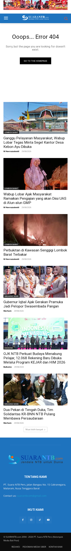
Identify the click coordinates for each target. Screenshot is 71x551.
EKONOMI (8, 348)
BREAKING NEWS (11, 296)
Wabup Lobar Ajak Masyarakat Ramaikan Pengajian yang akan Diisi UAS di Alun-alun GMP (34, 198)
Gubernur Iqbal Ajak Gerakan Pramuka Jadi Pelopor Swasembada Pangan (33, 304)
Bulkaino (7, 367)
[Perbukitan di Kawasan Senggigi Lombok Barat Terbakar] (35, 230)
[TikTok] (39, 520)
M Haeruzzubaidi (11, 151)
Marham (7, 311)
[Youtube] (48, 520)
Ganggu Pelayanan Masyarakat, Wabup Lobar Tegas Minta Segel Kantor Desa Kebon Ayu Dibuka (34, 142)
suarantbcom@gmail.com (32, 495)
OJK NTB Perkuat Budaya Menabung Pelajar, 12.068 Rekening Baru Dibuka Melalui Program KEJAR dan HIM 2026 (34, 358)
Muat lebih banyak (34, 429)
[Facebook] (22, 520)
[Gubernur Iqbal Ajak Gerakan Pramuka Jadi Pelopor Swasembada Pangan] (35, 282)
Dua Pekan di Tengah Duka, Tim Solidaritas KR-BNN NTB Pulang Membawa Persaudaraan (29, 414)
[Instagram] (31, 520)
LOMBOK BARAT (11, 132)
